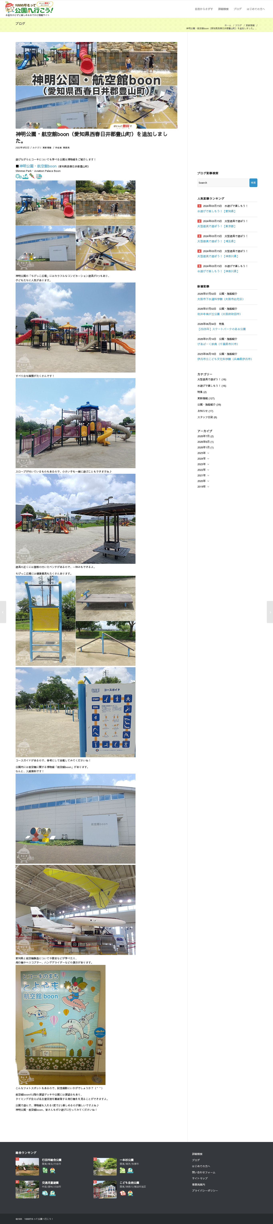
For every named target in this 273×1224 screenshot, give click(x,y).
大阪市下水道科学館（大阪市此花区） (221, 299)
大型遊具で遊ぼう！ (209, 379)
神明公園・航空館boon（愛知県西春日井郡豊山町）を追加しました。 (92, 137)
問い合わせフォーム (203, 1172)
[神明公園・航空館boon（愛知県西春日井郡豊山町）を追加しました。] (96, 85)
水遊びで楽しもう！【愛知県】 (217, 211)
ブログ (20, 23)
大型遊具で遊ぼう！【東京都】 (217, 226)
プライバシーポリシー (205, 1190)
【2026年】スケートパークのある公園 (221, 329)
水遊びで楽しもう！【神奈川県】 (218, 271)
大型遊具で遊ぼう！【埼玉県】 (217, 241)
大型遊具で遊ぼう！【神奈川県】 (218, 256)
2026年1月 (203, 447)
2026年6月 (203, 442)
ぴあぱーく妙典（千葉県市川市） (218, 344)
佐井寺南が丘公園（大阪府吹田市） (219, 314)
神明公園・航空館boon (38, 165)
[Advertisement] (227, 102)
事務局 (66, 147)
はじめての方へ (201, 1166)
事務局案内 (198, 1184)
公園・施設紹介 (206, 404)
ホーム (228, 25)
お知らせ (202, 411)
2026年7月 (203, 436)
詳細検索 (197, 1154)
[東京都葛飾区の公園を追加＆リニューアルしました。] (270, 612)
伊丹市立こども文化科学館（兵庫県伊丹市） (225, 359)
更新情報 (250, 25)
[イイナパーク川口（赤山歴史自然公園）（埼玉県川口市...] (3, 612)
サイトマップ (200, 1178)
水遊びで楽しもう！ (209, 386)
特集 (200, 392)
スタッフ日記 (205, 417)
